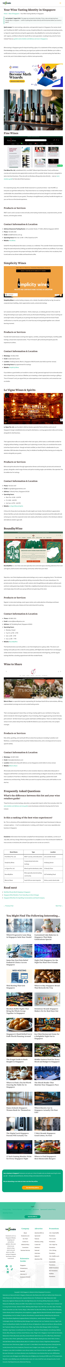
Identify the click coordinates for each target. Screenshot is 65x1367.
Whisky (44, 1310)
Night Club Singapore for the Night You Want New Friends (46, 961)
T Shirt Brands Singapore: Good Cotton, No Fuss (45, 1134)
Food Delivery (39, 1304)
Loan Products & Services (40, 1350)
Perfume (53, 1318)
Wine (22, 1301)
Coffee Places (50, 1336)
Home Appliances (27, 1312)
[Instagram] (11, 1266)
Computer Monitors (39, 1315)
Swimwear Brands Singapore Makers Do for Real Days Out (46, 1010)
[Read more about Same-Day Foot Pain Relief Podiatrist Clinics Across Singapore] (19, 951)
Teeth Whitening (18, 1321)
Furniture (57, 1339)
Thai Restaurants (39, 1298)
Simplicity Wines (14, 367)
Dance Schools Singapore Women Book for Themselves (18, 1109)
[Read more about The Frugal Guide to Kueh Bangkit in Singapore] (19, 1050)
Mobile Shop (48, 1315)
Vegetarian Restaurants (15, 1301)
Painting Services (43, 1339)
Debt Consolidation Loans (18, 1350)
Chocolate (58, 1307)
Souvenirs (59, 1333)
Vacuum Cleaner (39, 1341)
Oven (10, 1344)
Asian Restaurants (56, 1295)
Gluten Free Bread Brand (9, 1324)
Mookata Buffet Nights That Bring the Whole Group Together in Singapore (17, 1011)
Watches (39, 1312)
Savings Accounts (51, 1359)
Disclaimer (36, 1209)
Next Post (59, 906)
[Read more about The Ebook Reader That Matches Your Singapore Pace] (47, 1073)
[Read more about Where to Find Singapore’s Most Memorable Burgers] (47, 1147)
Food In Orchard (55, 1304)
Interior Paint (51, 1339)
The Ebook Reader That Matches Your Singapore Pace (46, 1083)
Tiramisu (20, 1310)
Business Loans (25, 1353)
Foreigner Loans (36, 1347)
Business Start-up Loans (46, 1353)
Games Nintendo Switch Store (33, 1336)
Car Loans (35, 1359)
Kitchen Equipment (56, 1312)
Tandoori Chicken (21, 1307)
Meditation (5, 1330)
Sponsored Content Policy (48, 1209)
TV (21, 1315)
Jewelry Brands (41, 1318)
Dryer (7, 1344)
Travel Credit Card (52, 1333)
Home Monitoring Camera (44, 1344)
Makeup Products (15, 1327)
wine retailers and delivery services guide (16, 806)
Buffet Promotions (54, 1268)
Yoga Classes (12, 1330)
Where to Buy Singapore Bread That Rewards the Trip (47, 986)
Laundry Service (7, 1347)
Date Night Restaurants (30, 1301)
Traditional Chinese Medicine (41, 1330)
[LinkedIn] (8, 1272)
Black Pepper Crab (36, 1307)
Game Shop (22, 1336)
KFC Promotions (53, 1271)
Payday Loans (44, 1347)
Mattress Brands (20, 1341)
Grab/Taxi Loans (42, 1359)
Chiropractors (29, 1330)
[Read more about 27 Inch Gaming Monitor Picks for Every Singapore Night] (19, 1147)
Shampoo (48, 1318)
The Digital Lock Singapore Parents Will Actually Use (17, 1134)
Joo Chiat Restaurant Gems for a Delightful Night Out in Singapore (46, 1036)
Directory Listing (39, 1242)
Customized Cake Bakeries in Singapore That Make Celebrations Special (46, 937)
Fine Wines (12, 241)
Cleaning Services (56, 1344)
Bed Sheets (8, 1341)
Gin (47, 1310)
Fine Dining (39, 1301)
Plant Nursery (16, 1344)
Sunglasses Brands (24, 1318)
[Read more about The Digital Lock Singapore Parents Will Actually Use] (19, 1124)
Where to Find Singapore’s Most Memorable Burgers (45, 1157)
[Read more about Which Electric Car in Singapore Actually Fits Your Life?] (47, 1098)
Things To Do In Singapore (40, 1333)
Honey (30, 1324)
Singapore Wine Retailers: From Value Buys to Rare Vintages (21, 895)
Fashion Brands (6, 1312)
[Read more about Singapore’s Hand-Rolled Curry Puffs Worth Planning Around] (19, 1025)
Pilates (30, 1327)
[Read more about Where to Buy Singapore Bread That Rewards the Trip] (47, 976)
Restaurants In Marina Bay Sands (11, 1336)
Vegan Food (58, 1321)
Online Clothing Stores (16, 1312)
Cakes (53, 1307)
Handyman (21, 1347)
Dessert (5, 1310)
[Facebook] (7, 1266)
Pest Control (14, 1347)
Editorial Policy (25, 1244)
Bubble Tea (33, 1310)
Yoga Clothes (36, 1327)
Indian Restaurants (17, 1298)
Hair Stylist (23, 1327)
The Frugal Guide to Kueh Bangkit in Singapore (17, 1060)
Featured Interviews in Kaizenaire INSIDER (25, 1274)
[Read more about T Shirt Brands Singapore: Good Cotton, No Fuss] (47, 1124)
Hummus (52, 1321)
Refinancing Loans (26, 1356)
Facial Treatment (34, 1321)
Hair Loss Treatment (44, 1321)
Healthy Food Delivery (53, 1327)
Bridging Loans (35, 1356)
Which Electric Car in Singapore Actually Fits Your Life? (46, 1110)
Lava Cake (49, 1307)
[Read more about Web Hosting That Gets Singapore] (19, 976)
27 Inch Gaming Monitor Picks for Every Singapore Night (18, 1157)
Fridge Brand (47, 1341)
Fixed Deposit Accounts (14, 1362)
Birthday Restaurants (48, 1301)
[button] (32, 1188)
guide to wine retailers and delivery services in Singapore (30, 39)
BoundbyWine (13, 642)
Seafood (49, 1295)
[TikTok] (12, 1269)
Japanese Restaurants (28, 1298)
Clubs (31, 1333)
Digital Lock (23, 1344)
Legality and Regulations (53, 1350)
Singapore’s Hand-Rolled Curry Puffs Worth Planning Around (19, 1035)
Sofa (4, 1341)
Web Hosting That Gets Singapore (15, 986)
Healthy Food (31, 1304)
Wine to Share (13, 766)
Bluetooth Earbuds (46, 1312)
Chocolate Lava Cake (12, 1310)
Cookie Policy (27, 1209)
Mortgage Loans (17, 1356)
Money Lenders (29, 1350)
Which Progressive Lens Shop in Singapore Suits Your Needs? (19, 936)
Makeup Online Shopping (55, 1310)
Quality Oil (25, 1324)
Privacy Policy (7, 1209)
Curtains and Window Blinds (31, 1339)
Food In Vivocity (12, 1307)
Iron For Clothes (16, 1315)
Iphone (24, 1315)
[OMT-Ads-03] (33, 75)
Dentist (11, 1321)
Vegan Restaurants (48, 1298)
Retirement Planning (25, 1362)
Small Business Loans (34, 1353)
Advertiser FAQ (38, 1259)
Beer (38, 1310)
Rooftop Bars (12, 1304)
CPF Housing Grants (57, 1356)
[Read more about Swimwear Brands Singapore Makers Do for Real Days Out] (47, 999)
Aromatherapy (52, 1330)
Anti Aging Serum (37, 1324)
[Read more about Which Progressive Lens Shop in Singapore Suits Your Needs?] (19, 925)
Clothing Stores (33, 1318)
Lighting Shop (20, 1339)
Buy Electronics (55, 1315)
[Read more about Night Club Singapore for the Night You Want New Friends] (47, 951)
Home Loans (9, 1356)
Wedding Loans (15, 1359)
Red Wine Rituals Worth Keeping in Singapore (17, 892)
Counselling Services (20, 1330)
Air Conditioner (31, 1341)
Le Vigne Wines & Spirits (16, 506)
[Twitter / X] (8, 1269)
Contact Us (25, 1242)
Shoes (4, 1318)
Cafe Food (44, 1295)
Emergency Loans (7, 1350)
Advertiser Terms (8, 1213)
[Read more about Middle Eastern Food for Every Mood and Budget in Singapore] (47, 1050)
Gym (27, 1327)
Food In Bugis (46, 1304)
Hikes (8, 1333)
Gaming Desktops (7, 1315)
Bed (26, 1341)
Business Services (25, 1250)
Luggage (34, 1312)
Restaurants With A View (22, 1304)
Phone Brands (30, 1315)
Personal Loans (28, 1347)
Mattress (14, 1341)
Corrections (25, 1247)
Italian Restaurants (7, 1298)
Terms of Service (17, 1209)
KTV (45, 1336)
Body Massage (26, 1321)
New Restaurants (37, 1295)
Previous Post (8, 906)
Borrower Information (8, 1353)
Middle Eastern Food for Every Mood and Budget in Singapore (47, 1060)
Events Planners (26, 1333)
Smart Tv (28, 1344)
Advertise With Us (39, 1233)
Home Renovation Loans (26, 1359)
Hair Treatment (6, 1327)
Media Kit (37, 1256)
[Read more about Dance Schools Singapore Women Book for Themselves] (19, 1098)
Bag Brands (16, 1318)
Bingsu (24, 1310)
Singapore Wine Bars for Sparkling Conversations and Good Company (24, 898)
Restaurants (29, 1295)
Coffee (28, 1310)
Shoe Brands (9, 1318)
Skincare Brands (58, 1324)
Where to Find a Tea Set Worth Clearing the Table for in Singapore (18, 1084)
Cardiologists (6, 1321)
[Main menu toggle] (60, 3)
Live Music (18, 1333)
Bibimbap (28, 1307)
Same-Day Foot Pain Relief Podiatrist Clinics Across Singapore (17, 962)
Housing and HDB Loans (45, 1356)
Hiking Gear (13, 1333)
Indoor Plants (12, 1339)
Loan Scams (17, 1353)
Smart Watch (34, 1344)
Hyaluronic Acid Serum (47, 1324)
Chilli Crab (43, 1307)
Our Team (25, 1239)
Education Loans (7, 1359)
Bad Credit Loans (53, 1347)
